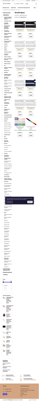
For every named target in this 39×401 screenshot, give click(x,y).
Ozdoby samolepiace (8, 165)
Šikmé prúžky (7, 176)
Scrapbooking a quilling (7, 159)
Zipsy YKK (6, 220)
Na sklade (7, 285)
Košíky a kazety (7, 63)
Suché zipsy (6, 174)
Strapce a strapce (7, 52)
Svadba (5, 44)
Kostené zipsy (6, 226)
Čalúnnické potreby (8, 92)
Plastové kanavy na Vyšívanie (7, 197)
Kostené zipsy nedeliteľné (6, 231)
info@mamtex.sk (8, 389)
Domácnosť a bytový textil (6, 269)
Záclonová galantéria (6, 259)
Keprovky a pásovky (6, 113)
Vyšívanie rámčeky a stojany (8, 192)
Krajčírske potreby (8, 117)
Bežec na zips (6, 224)
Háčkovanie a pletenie (7, 110)
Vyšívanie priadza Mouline (7, 189)
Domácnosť (6, 70)
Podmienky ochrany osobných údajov (27, 390)
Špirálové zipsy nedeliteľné (7, 249)
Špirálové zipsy (7, 241)
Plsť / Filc (6, 149)
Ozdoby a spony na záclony (7, 264)
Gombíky (6, 105)
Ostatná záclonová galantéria (7, 261)
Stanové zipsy (6, 222)
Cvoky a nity (6, 90)
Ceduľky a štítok (7, 88)
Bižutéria (6, 72)
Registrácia (33, 0)
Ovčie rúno (6, 147)
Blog (21, 396)
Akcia (7, 287)
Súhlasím (30, 201)
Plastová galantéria (6, 141)
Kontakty (22, 393)
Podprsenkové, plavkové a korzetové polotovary (7, 27)
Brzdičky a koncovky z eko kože (8, 86)
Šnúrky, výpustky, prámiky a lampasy (8, 179)
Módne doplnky (7, 61)
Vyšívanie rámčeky (7, 183)
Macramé (6, 119)
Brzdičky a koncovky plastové (8, 83)
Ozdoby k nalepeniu (8, 164)
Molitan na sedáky (7, 124)
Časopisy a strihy (7, 21)
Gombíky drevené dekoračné (7, 162)
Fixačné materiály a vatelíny (8, 68)
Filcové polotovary (7, 145)
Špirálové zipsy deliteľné (7, 246)
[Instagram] (6, 394)
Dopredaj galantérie (6, 23)
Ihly (5, 65)
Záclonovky (6, 266)
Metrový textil (6, 12)
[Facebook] (4, 394)
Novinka (7, 288)
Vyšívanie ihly (6, 194)
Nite (5, 136)
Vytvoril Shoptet (33, 399)
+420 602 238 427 (8, 391)
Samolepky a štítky (7, 172)
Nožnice (5, 138)
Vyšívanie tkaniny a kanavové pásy (7, 186)
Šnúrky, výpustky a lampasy (8, 34)
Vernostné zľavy (23, 394)
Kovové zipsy (6, 233)
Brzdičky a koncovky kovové (8, 81)
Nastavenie (9, 201)
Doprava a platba (23, 391)
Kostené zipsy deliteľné (6, 229)
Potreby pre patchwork (6, 156)
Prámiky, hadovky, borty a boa (8, 37)
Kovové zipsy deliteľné (6, 236)
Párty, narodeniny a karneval (8, 59)
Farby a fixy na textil (7, 100)
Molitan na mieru (7, 128)
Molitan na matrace (8, 126)
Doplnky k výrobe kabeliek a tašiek (7, 97)
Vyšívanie (6, 181)
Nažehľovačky (7, 134)
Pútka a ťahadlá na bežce (7, 218)
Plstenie (5, 143)
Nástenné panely (7, 272)
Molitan (5, 120)
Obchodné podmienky (6, 0)
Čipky (5, 94)
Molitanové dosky (7, 122)
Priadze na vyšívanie (8, 204)
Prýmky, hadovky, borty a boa (7, 42)
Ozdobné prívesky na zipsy (8, 215)
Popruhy (6, 153)
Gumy (5, 107)
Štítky (5, 48)
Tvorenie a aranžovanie (6, 31)
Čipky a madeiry (7, 56)
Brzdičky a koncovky (6, 78)
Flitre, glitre (6, 39)
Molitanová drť (7, 130)
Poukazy (5, 274)
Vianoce (6, 46)
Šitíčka (5, 50)
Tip (7, 290)
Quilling (5, 170)
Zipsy (5, 212)
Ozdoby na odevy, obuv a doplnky (7, 75)
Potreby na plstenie (8, 151)
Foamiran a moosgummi (6, 103)
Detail (20, 36)
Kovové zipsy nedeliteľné (6, 239)
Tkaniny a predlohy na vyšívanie (7, 210)
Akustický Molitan (7, 132)
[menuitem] (6, 7)
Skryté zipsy (6, 243)
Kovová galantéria (8, 115)
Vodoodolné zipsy (7, 251)
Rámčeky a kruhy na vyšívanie (8, 207)
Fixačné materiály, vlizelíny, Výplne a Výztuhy (8, 18)
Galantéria (6, 15)
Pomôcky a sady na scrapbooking (7, 168)
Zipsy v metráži (7, 256)
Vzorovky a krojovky (6, 54)
